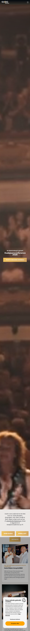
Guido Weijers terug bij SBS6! (13, 568)
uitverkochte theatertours (14, 521)
